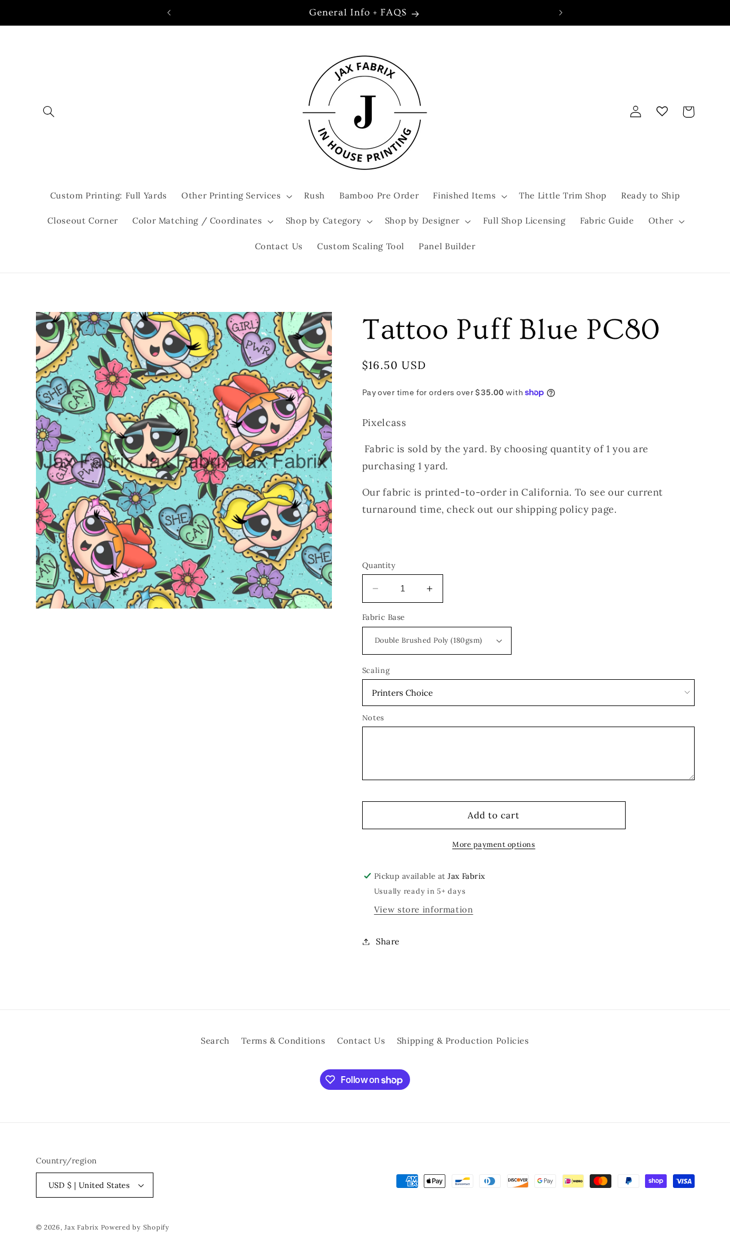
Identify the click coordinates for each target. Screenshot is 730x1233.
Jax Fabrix (81, 1227)
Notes (373, 718)
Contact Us (361, 1040)
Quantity (378, 565)
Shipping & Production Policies (463, 1040)
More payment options (494, 844)
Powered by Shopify (135, 1227)
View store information (423, 909)
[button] (49, 112)
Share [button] (388, 941)
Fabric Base (383, 617)
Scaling (376, 670)
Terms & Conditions (283, 1040)
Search (215, 1040)
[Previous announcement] (169, 12)
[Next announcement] (560, 12)
